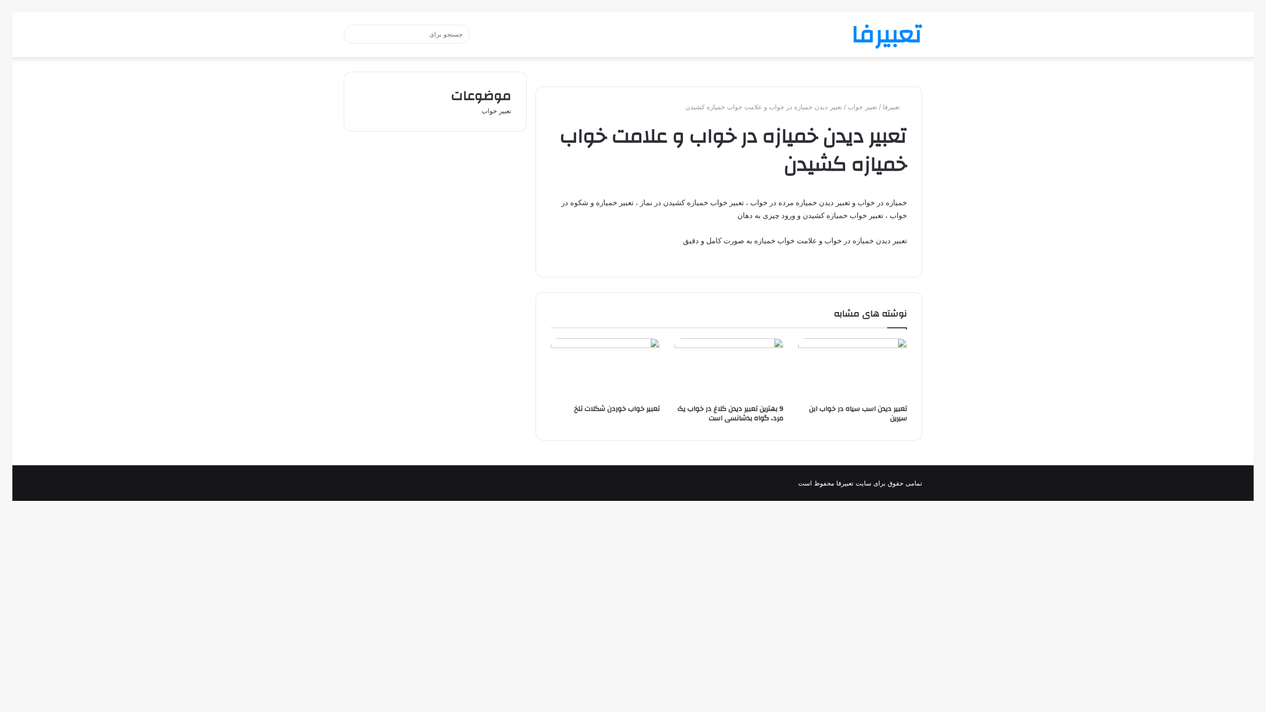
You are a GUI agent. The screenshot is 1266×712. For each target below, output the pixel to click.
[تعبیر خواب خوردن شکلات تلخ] (605, 369)
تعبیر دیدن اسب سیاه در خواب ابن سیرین (858, 413)
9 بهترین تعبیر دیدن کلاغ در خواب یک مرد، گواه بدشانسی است (730, 413)
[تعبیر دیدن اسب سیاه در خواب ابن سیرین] (852, 369)
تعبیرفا (892, 107)
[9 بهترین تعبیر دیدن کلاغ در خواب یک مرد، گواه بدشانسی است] (729, 369)
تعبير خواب (862, 107)
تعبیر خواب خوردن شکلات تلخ (617, 408)
